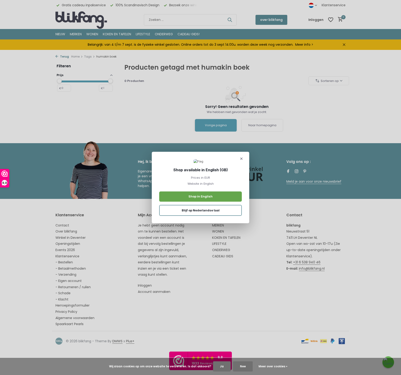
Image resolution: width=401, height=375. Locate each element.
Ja (222, 366)
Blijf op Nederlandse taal (201, 210)
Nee (243, 366)
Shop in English (200, 196)
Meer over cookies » (273, 366)
